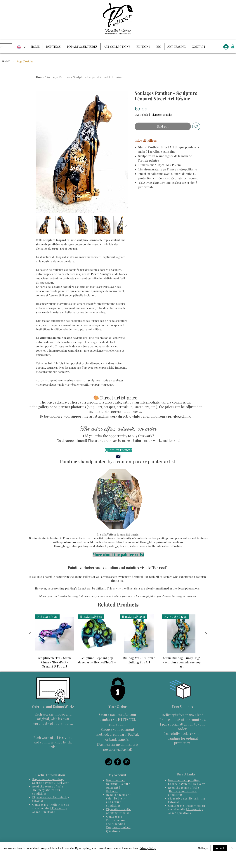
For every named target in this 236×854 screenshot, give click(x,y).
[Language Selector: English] (21, 47)
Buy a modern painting (48, 779)
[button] (233, 46)
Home (40, 77)
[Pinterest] (126, 761)
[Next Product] (206, 633)
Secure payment (43, 782)
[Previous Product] (30, 633)
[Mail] (118, 456)
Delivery (63, 782)
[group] (118, 641)
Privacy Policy (148, 848)
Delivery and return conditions (46, 791)
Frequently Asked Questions (49, 810)
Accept (220, 848)
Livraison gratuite (162, 114)
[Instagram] (108, 761)
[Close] (231, 848)
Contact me (40, 804)
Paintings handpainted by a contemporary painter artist (117, 461)
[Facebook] (117, 761)
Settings (203, 848)
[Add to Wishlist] (196, 126)
